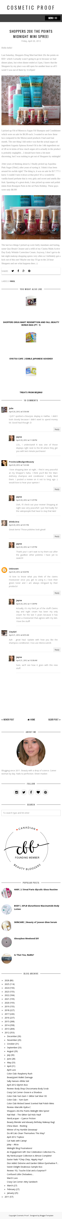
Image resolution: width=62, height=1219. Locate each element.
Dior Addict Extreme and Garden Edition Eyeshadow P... (32, 1163)
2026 (7, 980)
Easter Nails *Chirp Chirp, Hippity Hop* (25, 1159)
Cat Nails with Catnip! (17, 1140)
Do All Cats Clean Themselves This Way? (26, 1133)
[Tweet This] (12, 271)
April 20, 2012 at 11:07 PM (26, 500)
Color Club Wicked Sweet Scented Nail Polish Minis (30, 1103)
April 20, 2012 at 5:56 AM (19, 411)
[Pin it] (29, 271)
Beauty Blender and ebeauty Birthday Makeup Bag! (31, 1122)
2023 (7, 991)
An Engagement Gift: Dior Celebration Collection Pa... (31, 1152)
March (10, 1185)
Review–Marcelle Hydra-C (19, 1107)
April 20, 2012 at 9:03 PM (19, 572)
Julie (11, 408)
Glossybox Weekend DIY (26, 938)
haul (12, 281)
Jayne (19, 436)
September (12, 1047)
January (10, 1193)
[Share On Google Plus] (23, 271)
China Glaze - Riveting (17, 1125)
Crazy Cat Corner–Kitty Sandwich (22, 1181)
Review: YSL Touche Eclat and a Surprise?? (26, 1170)
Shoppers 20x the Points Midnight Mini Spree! (28, 1111)
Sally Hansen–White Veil (18, 1081)
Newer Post (8, 719)
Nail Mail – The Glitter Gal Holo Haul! (24, 1114)
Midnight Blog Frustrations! (19, 1148)
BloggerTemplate (46, 1215)
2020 (7, 1002)
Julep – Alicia (12, 1144)
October (11, 1043)
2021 (7, 999)
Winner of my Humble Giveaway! (22, 1129)
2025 (7, 984)
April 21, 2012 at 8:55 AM (19, 635)
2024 (7, 987)
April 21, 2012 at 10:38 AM (26, 660)
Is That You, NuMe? (24, 955)
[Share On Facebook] (18, 271)
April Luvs (11, 1069)
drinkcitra (14, 521)
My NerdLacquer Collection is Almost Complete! (29, 1155)
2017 (7, 1014)
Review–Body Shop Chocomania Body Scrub (28, 1088)
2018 (7, 1010)
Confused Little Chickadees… (20, 1174)
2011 (7, 1196)
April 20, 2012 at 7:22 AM (19, 465)
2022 (7, 995)
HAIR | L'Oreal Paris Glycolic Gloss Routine (36, 889)
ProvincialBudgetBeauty (21, 461)
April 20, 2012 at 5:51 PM (19, 525)
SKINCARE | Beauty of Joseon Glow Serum (35, 922)
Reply (57, 429)
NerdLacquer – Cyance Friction (21, 1118)
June (9, 1058)
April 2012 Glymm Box (17, 1084)
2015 (7, 1021)
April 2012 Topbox (15, 1137)
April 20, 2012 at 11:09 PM (26, 604)
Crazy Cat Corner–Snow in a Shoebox (24, 1092)
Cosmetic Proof (31, 7)
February (11, 1189)
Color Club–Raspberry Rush (19, 1073)
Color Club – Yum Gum (17, 1099)
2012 (7, 1032)
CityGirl (12, 631)
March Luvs (12, 1178)
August (10, 1051)
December (12, 1036)
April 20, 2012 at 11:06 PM (26, 440)
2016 (7, 1017)
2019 (7, 1006)
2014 (7, 1025)
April (9, 1066)
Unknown (14, 568)
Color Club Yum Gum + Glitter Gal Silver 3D (27, 1096)
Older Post (53, 719)
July (8, 1055)
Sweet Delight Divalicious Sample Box (24, 1166)
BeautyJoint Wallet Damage (20, 1077)
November (12, 1040)
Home (32, 719)
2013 (7, 1028)
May (9, 1062)
